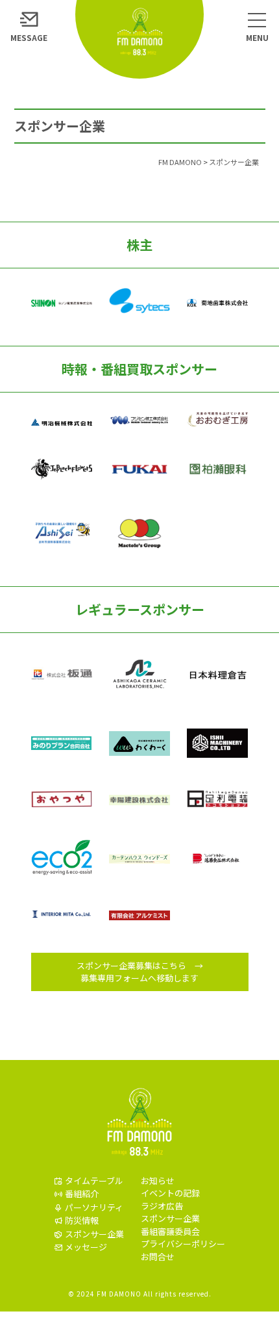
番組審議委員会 (170, 1231)
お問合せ (158, 1256)
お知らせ (158, 1180)
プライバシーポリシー (183, 1243)
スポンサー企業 (170, 1218)
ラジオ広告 (162, 1206)
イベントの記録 (170, 1193)
